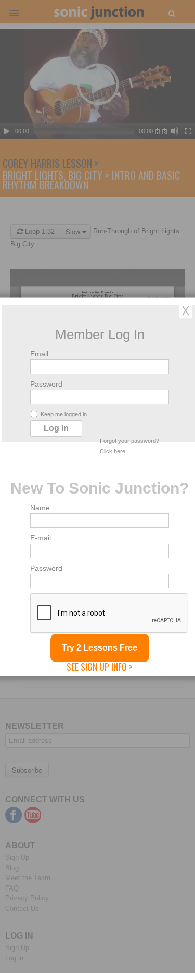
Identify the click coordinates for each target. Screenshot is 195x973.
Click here (112, 451)
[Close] (185, 310)
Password (46, 383)
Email (39, 353)
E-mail (40, 537)
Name (40, 507)
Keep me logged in (64, 414)
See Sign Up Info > (100, 666)
